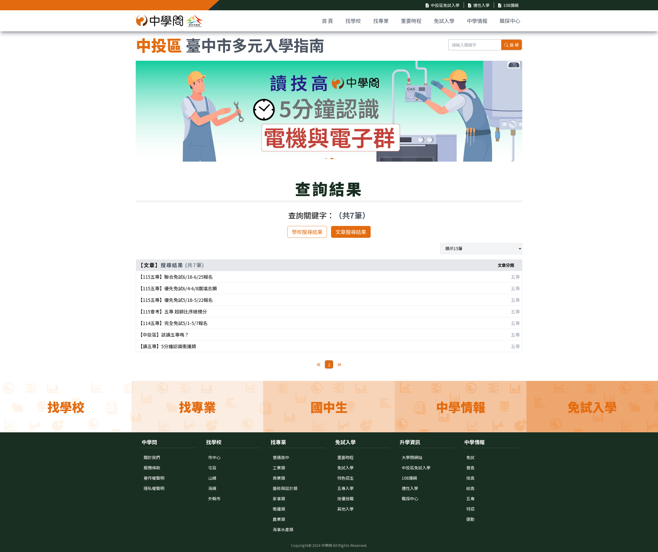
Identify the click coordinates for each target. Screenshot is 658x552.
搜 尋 (514, 45)
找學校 (353, 20)
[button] (326, 158)
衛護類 (279, 509)
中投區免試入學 (445, 5)
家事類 (279, 498)
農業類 (279, 519)
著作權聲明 (154, 478)
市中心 (214, 457)
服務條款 (152, 468)
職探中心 (510, 20)
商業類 (279, 478)
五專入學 (345, 488)
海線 (212, 488)
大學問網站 (412, 457)
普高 (470, 468)
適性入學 (481, 5)
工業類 (279, 468)
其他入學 (345, 509)
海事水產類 (283, 529)
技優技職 (345, 498)
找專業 (381, 20)
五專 (470, 498)
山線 (212, 478)
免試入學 (444, 20)
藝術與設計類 (285, 488)
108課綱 (510, 5)
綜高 (470, 488)
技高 (470, 478)
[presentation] (143, 108)
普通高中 (281, 457)
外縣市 (214, 498)
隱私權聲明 (154, 488)
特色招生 (345, 478)
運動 (470, 519)
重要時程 (411, 20)
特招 (470, 509)
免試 (470, 457)
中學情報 (477, 20)
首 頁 (327, 20)
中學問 (326, 545)
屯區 (212, 468)
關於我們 (152, 457)
